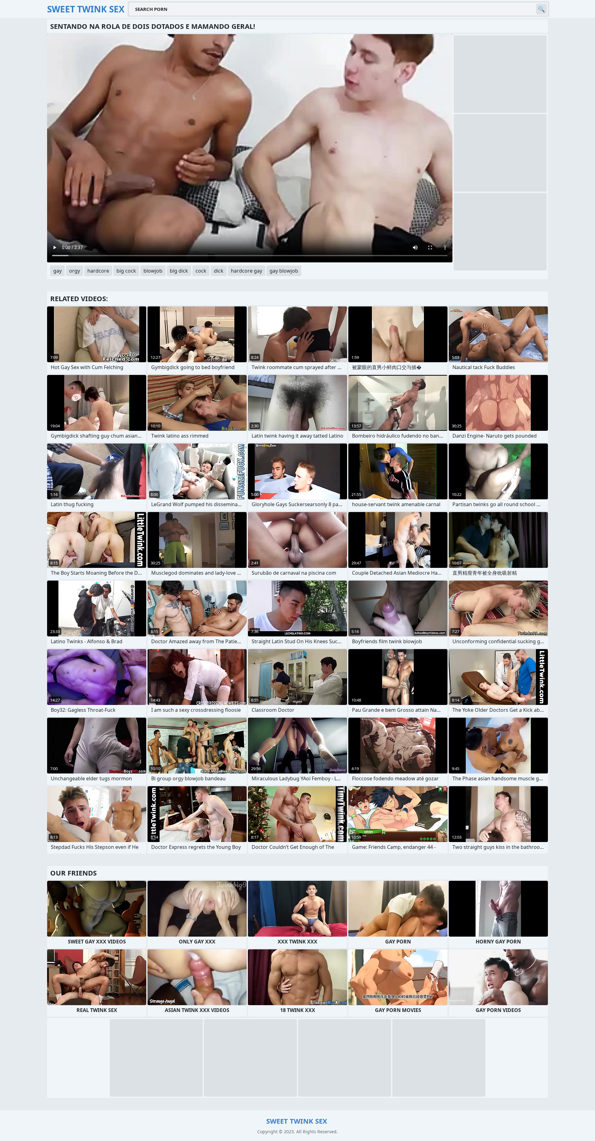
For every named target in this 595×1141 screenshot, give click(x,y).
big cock (126, 270)
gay (57, 270)
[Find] (541, 9)
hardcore (98, 270)
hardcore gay (246, 270)
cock (201, 270)
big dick (179, 270)
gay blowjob (284, 270)
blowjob (152, 270)
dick (218, 270)
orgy (74, 270)
